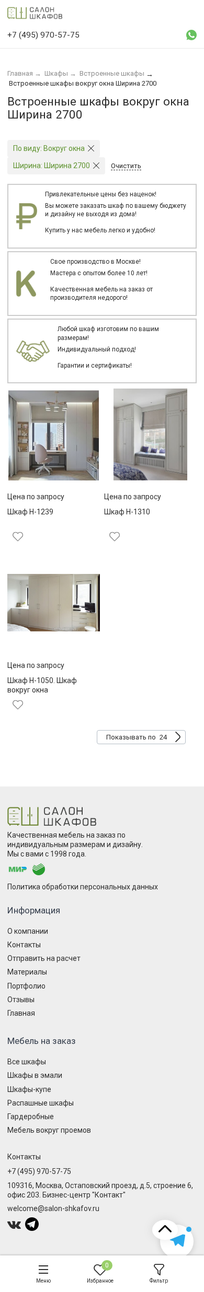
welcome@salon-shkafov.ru (53, 1208)
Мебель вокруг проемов (49, 1130)
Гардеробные (30, 1116)
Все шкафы (26, 1062)
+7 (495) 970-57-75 (39, 1171)
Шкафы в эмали (34, 1075)
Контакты (24, 945)
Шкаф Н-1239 (30, 512)
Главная (21, 1013)
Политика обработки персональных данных (82, 887)
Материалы (27, 972)
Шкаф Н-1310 (127, 512)
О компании (27, 931)
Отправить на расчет (44, 958)
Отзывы (21, 999)
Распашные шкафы (40, 1103)
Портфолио (26, 986)
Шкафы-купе (29, 1089)
